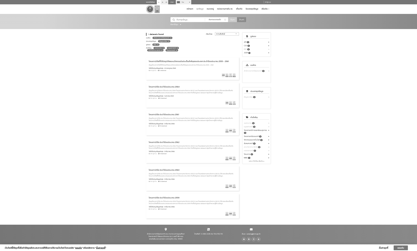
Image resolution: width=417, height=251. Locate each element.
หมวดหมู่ (210, 8)
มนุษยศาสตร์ (249, 126)
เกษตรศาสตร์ (249, 150)
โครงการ (248, 154)
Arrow (183, 2)
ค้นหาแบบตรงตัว (215, 19)
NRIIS (247, 157)
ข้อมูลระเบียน (249, 97)
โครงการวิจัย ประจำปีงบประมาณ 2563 (164, 169)
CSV (246, 45)
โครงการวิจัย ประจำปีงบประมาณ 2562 (164, 142)
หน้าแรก (190, 8)
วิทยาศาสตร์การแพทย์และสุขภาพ (255, 131)
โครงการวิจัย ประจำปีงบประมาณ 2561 (164, 114)
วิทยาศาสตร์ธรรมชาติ (252, 136)
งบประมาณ (249, 123)
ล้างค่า (241, 19)
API (246, 42)
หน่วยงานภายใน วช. (225, 8)
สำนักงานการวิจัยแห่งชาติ (254, 71)
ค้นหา (232, 19)
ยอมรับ (400, 247)
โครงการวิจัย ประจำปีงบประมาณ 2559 (164, 197)
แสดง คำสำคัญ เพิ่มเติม (256, 161)
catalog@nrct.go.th (254, 234)
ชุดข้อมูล (200, 8)
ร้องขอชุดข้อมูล (252, 8)
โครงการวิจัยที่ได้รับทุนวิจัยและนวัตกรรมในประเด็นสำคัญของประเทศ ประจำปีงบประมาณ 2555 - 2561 (189, 61)
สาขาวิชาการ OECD (252, 147)
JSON (247, 52)
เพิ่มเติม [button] (264, 8)
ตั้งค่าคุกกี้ (383, 247)
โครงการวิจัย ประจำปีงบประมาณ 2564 (164, 86)
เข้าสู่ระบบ (268, 2)
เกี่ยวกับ (239, 8)
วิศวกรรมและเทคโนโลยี (253, 140)
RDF (246, 49)
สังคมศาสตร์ (249, 143)
